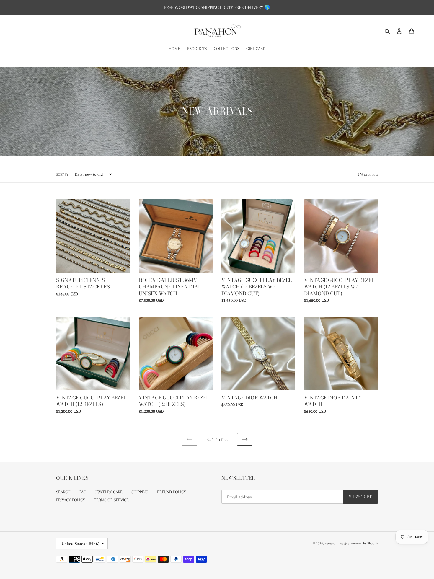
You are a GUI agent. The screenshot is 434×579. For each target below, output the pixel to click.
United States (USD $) (80, 543)
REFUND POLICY (171, 492)
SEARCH (63, 492)
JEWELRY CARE (109, 492)
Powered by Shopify (364, 543)
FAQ (83, 492)
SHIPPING (139, 492)
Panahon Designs (336, 543)
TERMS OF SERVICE (111, 500)
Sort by (62, 175)
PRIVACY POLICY (70, 500)
